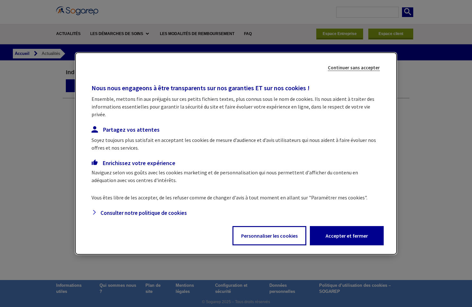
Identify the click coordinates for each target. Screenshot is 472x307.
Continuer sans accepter (354, 68)
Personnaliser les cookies (269, 235)
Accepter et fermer (347, 235)
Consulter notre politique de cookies (144, 212)
